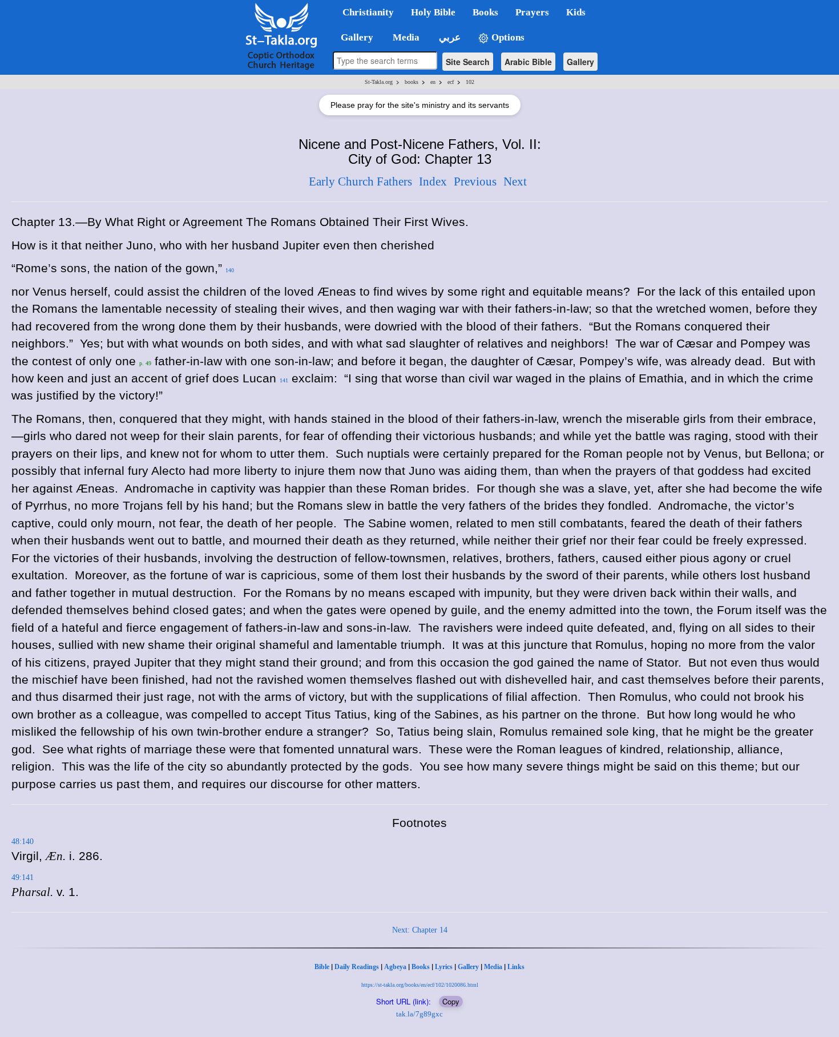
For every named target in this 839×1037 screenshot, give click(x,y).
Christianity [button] (368, 12)
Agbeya (395, 967)
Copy (450, 1001)
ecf (450, 82)
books (411, 82)
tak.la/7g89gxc (419, 1014)
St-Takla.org (379, 82)
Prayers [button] (532, 12)
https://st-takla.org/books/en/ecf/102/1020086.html (419, 985)
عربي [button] (449, 37)
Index (433, 181)
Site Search (468, 61)
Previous (475, 181)
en (432, 82)
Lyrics (444, 967)
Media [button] (405, 37)
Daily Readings (356, 967)
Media (493, 967)
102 (470, 82)
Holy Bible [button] (433, 12)
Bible (321, 967)
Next (515, 181)
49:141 (22, 877)
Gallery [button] (353, 37)
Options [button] (507, 37)
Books (421, 967)
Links (516, 967)
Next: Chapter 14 (419, 930)
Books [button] (485, 12)
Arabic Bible (528, 61)
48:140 (22, 841)
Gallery (580, 61)
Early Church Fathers (360, 181)
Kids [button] (576, 12)
